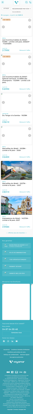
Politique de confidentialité (11, 354)
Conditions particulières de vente (16, 352)
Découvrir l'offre (24, 50)
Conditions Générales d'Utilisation (20, 349)
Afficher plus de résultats (16, 233)
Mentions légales (24, 354)
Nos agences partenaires (16, 357)
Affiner (6, 8)
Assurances (6, 349)
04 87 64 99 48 (10, 329)
